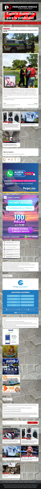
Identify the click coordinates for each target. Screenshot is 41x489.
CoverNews (29, 487)
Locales (5, 28)
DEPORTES (5, 260)
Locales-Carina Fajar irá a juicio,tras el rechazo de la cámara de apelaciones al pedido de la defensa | (20, 413)
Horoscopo (18, 258)
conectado (12, 154)
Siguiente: (32, 104)
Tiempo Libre (26, 481)
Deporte (23, 456)
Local (3, 481)
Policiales (8, 28)
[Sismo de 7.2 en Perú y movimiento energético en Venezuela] (11, 468)
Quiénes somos (25, 1)
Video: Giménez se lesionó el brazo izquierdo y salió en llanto (13, 268)
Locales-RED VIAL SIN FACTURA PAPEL (14, 411)
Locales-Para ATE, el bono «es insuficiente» (14, 409)
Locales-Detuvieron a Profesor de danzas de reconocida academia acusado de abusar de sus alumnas (20, 414)
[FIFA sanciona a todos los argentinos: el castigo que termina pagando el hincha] (30, 452)
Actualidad (21, 481)
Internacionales (6, 438)
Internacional (15, 481)
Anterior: (11, 104)
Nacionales (32, 456)
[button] (3, 23)
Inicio (17, 1)
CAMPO (5, 315)
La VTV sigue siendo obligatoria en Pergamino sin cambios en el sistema (10, 145)
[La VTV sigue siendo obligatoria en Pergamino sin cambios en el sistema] (11, 137)
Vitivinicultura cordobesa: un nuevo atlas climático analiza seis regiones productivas (17, 322)
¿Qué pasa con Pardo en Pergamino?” (29, 124)
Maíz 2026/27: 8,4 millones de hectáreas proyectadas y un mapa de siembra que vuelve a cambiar (19, 326)
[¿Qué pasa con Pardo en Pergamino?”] (30, 117)
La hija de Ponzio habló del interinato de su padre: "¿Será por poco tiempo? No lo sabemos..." (18, 267)
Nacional (10, 481)
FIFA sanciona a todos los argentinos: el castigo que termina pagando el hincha (29, 459)
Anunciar (30, 1)
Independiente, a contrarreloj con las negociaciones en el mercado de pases (16, 269)
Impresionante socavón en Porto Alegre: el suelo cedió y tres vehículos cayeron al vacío (10, 441)
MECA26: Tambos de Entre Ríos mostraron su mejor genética (13, 321)
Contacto (20, 1)
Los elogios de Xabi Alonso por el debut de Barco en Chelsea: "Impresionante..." (16, 263)
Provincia (8, 141)
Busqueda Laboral (32, 481)
